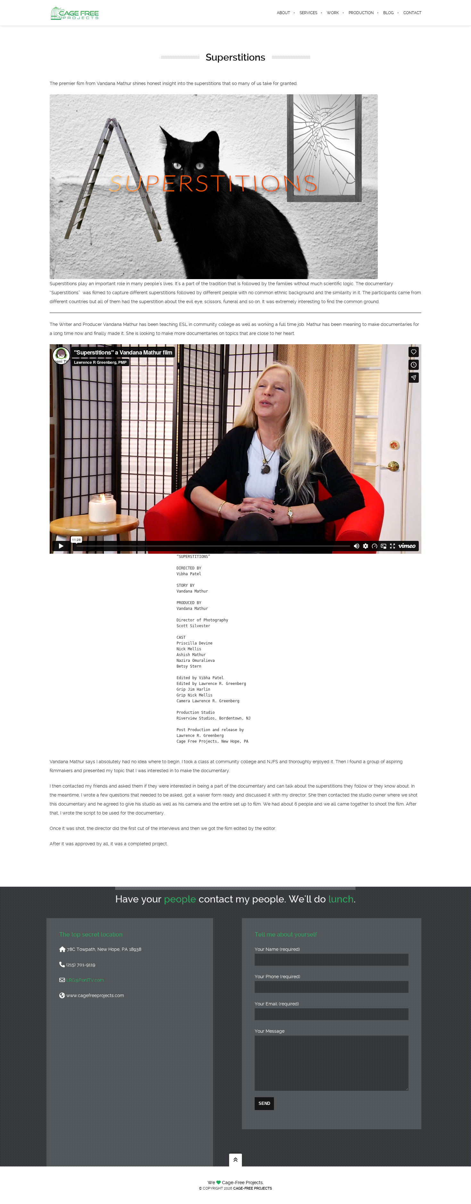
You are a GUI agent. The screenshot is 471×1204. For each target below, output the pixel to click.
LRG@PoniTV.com (85, 980)
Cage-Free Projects (252, 1188)
